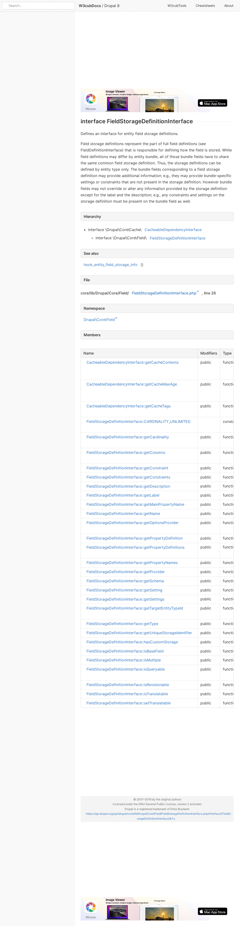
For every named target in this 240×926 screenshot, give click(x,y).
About (228, 6)
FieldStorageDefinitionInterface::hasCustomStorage (132, 642)
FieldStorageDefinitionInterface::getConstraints (128, 477)
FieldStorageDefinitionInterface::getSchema (125, 581)
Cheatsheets (205, 6)
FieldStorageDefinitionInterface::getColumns (125, 452)
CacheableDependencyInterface (173, 229)
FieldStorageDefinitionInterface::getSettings (125, 599)
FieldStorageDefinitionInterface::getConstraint (127, 468)
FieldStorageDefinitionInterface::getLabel (122, 495)
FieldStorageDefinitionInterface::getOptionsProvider (132, 522)
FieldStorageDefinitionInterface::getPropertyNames (132, 562)
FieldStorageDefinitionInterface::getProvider (125, 571)
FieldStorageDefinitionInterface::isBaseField (125, 651)
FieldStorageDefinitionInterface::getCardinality (127, 437)
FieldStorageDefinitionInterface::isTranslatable (127, 693)
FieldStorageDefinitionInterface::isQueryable (125, 669)
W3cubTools (177, 6)
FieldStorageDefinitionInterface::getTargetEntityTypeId (134, 608)
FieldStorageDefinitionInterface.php (164, 293)
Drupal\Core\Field (99, 319)
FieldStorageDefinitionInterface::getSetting (124, 590)
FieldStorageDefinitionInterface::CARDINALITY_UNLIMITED (138, 421)
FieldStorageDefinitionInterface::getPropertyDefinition (134, 538)
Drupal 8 (112, 5)
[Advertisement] (157, 52)
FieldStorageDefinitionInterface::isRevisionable (127, 684)
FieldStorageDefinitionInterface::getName (123, 513)
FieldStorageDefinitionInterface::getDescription (128, 486)
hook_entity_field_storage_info (111, 264)
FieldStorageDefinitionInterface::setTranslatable (128, 703)
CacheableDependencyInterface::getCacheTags (128, 406)
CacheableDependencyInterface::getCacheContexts (132, 362)
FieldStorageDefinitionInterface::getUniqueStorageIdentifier (139, 632)
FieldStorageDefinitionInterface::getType (122, 623)
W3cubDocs (90, 5)
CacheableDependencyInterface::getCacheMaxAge (131, 384)
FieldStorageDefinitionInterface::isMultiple (123, 660)
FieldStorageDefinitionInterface (177, 237)
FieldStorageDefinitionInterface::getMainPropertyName (135, 504)
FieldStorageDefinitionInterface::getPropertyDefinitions (135, 547)
